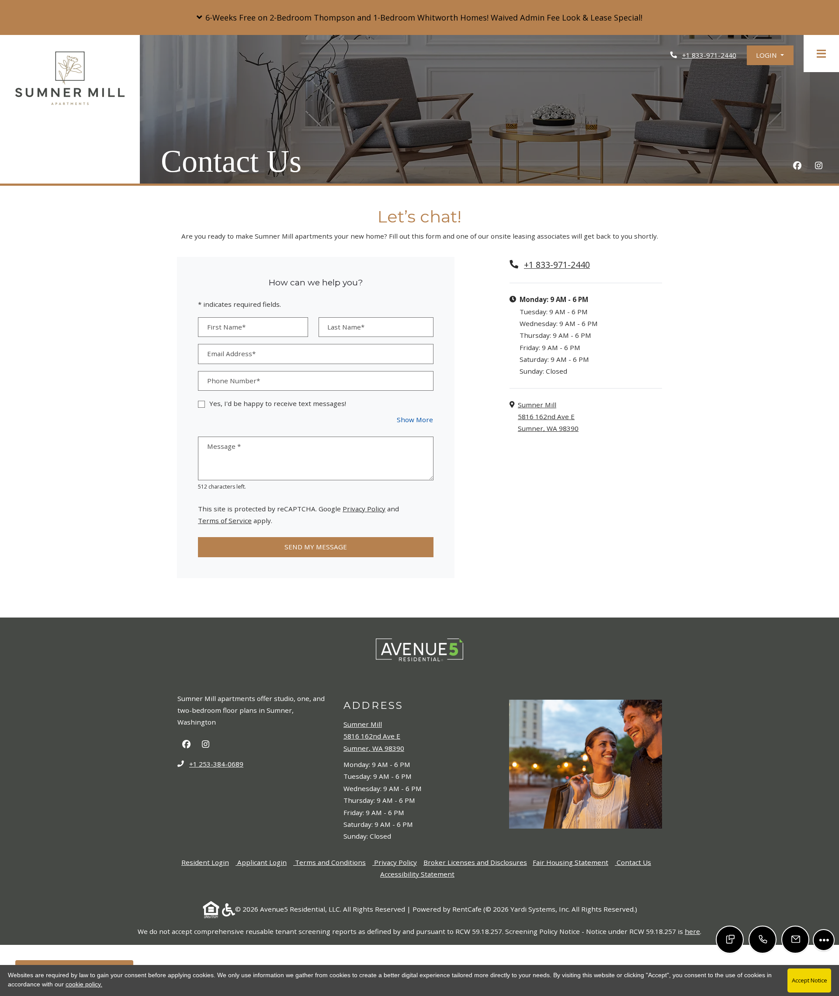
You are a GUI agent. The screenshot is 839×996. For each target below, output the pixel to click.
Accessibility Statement (417, 873)
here (692, 931)
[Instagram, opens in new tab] (819, 167)
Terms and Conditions (330, 862)
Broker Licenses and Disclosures (475, 862)
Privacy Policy (364, 508)
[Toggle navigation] (821, 53)
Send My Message (315, 546)
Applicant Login (262, 862)
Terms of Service (225, 520)
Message (224, 446)
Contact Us (634, 862)
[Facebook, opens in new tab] (797, 167)
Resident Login (205, 862)
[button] (419, 17)
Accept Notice (809, 980)
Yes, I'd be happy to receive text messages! (277, 403)
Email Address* (231, 353)
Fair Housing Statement (570, 862)
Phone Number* (233, 380)
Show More (415, 419)
